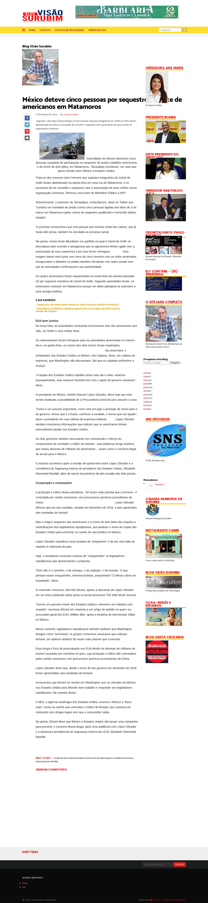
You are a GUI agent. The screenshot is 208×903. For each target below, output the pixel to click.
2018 (147, 402)
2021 (147, 391)
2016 (147, 409)
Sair (23, 887)
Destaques (156, 485)
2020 (147, 394)
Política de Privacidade (69, 30)
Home (32, 30)
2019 (147, 398)
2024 (147, 380)
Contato (45, 30)
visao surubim (71, 114)
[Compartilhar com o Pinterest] (27, 131)
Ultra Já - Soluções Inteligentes (169, 900)
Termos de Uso (97, 30)
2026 (147, 373)
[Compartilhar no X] (27, 124)
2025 (147, 376)
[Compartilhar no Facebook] (27, 118)
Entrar (25, 883)
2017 (147, 405)
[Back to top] (201, 896)
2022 (147, 387)
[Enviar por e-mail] (27, 138)
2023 (147, 384)
